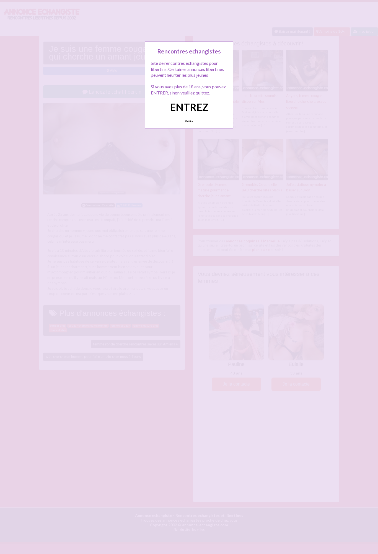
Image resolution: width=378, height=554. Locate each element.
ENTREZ (189, 107)
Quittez (189, 121)
